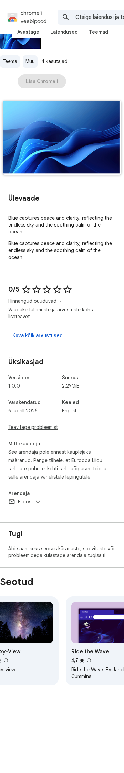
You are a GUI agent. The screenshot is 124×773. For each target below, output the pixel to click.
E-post (25, 502)
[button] (62, 138)
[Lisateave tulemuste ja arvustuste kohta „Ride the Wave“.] (89, 660)
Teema (10, 61)
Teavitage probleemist (33, 427)
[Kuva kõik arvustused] (37, 335)
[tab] (28, 32)
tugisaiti (96, 555)
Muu (30, 61)
